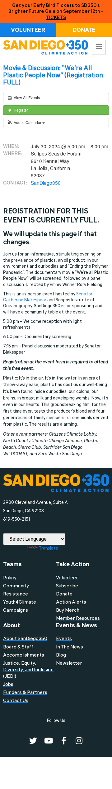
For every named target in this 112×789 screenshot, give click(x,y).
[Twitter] (33, 740)
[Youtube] (48, 740)
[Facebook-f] (64, 740)
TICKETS (56, 17)
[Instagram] (79, 740)
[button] (25, 122)
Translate (48, 548)
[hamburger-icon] (99, 47)
